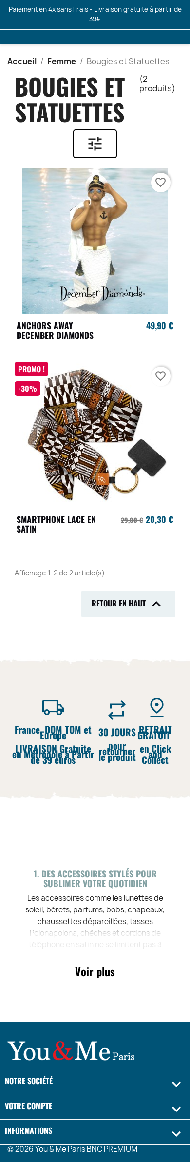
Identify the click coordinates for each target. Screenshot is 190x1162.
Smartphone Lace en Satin (56, 524)
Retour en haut (128, 604)
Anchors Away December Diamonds (55, 330)
